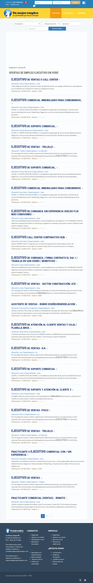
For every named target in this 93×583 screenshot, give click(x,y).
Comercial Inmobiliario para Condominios (46, 188)
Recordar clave (58, 539)
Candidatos (68, 13)
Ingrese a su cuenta (59, 537)
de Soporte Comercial (33, 369)
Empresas (81, 13)
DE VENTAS (25, 477)
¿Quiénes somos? (58, 559)
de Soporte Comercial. (33, 167)
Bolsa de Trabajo (15, 540)
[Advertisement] (46, 49)
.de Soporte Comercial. (33, 126)
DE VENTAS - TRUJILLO (32, 431)
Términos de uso (37, 559)
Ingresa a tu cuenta (38, 537)
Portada (56, 13)
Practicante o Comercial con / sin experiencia (41, 453)
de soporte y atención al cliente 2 (41, 389)
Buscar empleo (57, 28)
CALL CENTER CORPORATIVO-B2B (38, 237)
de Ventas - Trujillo (32, 146)
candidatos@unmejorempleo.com (17, 551)
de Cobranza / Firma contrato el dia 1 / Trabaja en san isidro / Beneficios (44, 259)
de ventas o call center (35, 79)
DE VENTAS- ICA (28, 348)
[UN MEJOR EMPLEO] (22, 11)
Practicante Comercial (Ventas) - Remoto (38, 498)
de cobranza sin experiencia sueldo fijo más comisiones (45, 213)
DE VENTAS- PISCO (30, 410)
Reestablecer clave (38, 539)
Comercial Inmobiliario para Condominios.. (46, 100)
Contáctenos (57, 552)
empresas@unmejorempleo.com (16, 560)
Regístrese (56, 535)
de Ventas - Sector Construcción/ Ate (43, 283)
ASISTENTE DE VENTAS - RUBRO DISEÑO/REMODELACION (43, 304)
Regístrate (35, 535)
